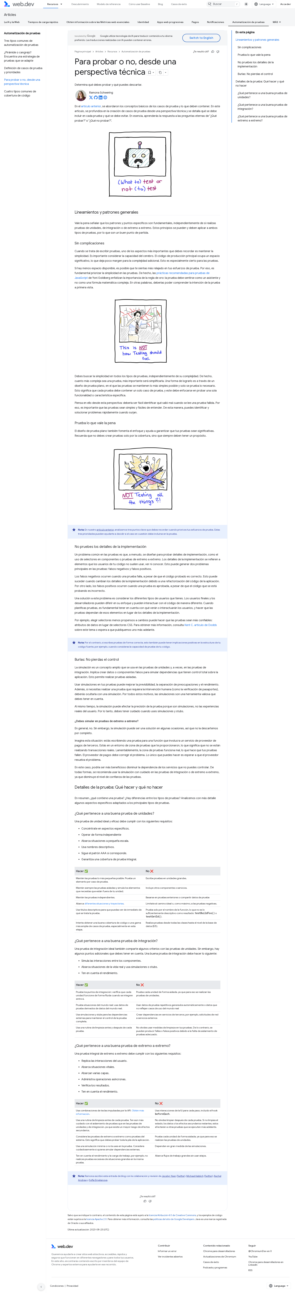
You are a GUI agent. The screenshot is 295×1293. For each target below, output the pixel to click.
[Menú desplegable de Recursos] (62, 4)
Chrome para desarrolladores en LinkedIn (265, 1263)
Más (275, 22)
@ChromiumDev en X (260, 1251)
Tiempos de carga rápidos (43, 22)
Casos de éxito (179, 4)
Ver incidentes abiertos (170, 1256)
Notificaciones (215, 22)
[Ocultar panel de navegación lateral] (41, 1286)
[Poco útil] (217, 51)
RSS (250, 1270)
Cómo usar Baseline (139, 4)
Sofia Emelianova (98, 1180)
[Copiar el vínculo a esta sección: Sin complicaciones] (107, 243)
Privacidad (72, 1285)
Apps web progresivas (170, 22)
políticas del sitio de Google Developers (173, 1219)
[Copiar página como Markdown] (160, 72)
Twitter (181, 1176)
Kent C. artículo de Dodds (200, 625)
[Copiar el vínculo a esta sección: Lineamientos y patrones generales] (141, 213)
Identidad (143, 22)
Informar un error (167, 1251)
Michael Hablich (194, 1176)
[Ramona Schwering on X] (91, 98)
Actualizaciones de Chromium (219, 1256)
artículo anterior (91, 106)
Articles (10, 15)
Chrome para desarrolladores (219, 1251)
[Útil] (212, 51)
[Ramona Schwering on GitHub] (96, 98)
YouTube (252, 1256)
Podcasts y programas (215, 1267)
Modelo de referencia (109, 4)
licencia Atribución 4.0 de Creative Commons (172, 1215)
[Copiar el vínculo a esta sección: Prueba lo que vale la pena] (119, 423)
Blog (160, 4)
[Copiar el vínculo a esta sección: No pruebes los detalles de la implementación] (149, 547)
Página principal (83, 51)
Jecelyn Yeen (169, 1176)
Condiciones (57, 1285)
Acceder (285, 4)
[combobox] (223, 4)
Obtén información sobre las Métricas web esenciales (97, 22)
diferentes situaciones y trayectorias (104, 903)
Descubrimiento (80, 4)
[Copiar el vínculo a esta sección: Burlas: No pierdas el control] (122, 660)
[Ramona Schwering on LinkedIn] (100, 98)
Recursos (52, 4)
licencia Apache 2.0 (96, 1219)
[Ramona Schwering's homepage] (105, 98)
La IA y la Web (12, 22)
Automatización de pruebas (248, 22)
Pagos (195, 22)
